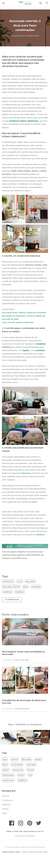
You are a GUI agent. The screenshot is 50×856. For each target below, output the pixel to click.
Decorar (5, 796)
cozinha (14, 759)
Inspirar (5, 809)
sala (30, 775)
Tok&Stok (40, 535)
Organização (8, 775)
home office (17, 765)
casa (5, 759)
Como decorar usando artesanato (17, 322)
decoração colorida (11, 587)
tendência (7, 592)
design (38, 759)
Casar (4, 813)
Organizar (6, 805)
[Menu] (3, 3)
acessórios (41, 344)
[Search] (47, 3)
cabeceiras (26, 473)
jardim (6, 770)
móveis (30, 770)
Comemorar (7, 800)
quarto (21, 775)
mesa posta (18, 770)
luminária (40, 350)
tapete (25, 350)
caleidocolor (8, 581)
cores (34, 502)
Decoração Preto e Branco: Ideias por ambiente (24, 313)
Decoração (30, 581)
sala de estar (8, 780)
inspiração (36, 587)
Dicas (25, 587)
